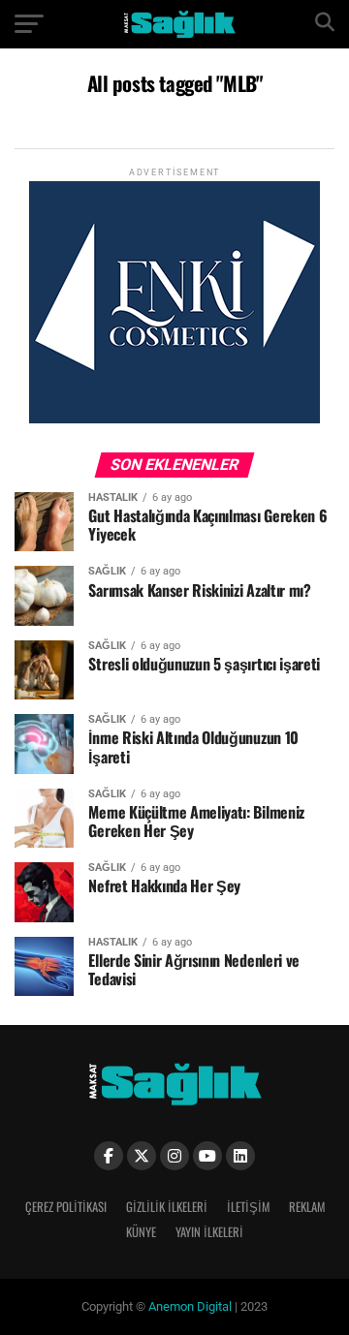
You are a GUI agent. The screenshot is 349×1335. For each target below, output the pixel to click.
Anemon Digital (188, 1306)
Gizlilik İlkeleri (166, 1206)
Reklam (307, 1206)
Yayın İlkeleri (209, 1232)
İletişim (248, 1206)
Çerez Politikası (66, 1206)
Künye (141, 1232)
